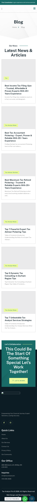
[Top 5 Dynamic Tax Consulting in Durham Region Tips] (18, 258)
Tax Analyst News (10, 125)
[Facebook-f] (4, 422)
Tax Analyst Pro (7, 491)
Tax (6, 78)
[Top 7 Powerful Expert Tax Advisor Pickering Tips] (18, 214)
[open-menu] (33, 8)
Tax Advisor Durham (11, 172)
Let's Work (20, 380)
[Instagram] (10, 422)
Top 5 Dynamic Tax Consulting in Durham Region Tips (15, 276)
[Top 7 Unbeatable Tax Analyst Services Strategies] (18, 302)
